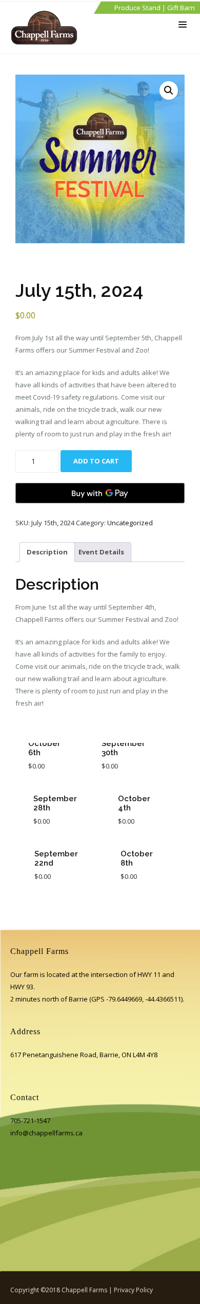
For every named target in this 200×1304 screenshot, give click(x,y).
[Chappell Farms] (46, 28)
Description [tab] (47, 551)
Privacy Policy (133, 1290)
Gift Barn (181, 7)
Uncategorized (130, 522)
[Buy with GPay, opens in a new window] (100, 493)
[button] (168, 90)
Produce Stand (137, 7)
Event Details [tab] (101, 551)
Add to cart (96, 460)
